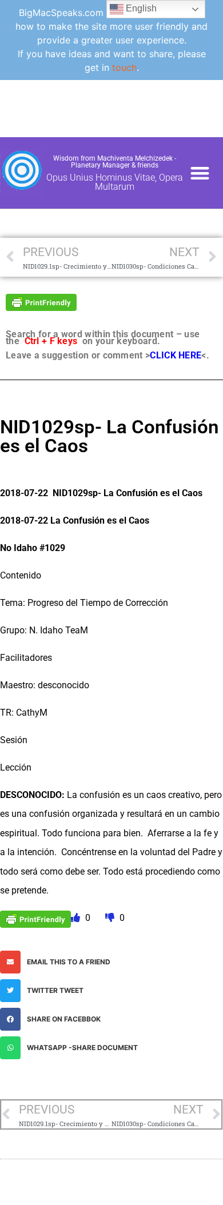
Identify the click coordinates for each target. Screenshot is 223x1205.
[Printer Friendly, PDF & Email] (41, 301)
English (140, 8)
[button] (200, 173)
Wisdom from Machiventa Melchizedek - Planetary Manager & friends (114, 161)
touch (124, 67)
